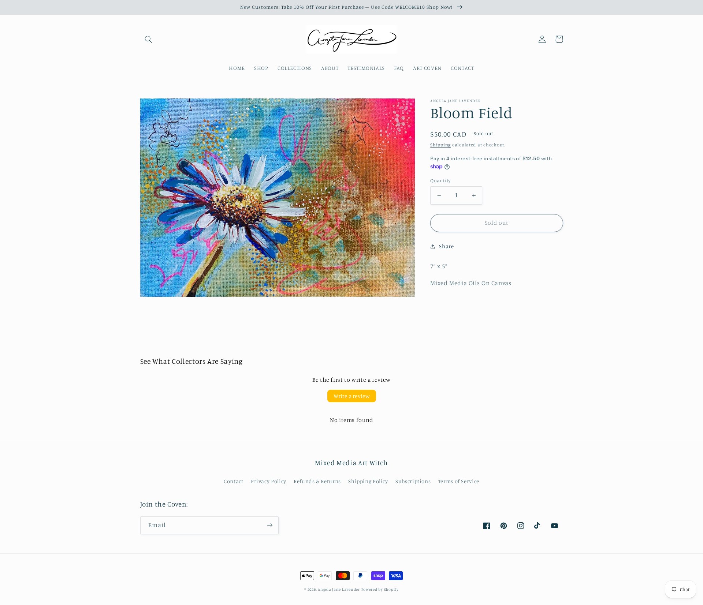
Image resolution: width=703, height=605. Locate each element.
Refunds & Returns (317, 481)
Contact (233, 481)
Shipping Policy (368, 481)
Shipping (440, 144)
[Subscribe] (269, 525)
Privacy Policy (268, 481)
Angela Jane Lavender (339, 589)
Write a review (352, 396)
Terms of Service (458, 481)
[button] (148, 39)
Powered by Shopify (380, 589)
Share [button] (446, 246)
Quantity (440, 180)
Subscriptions (413, 481)
